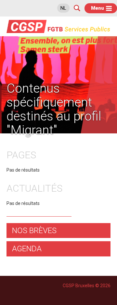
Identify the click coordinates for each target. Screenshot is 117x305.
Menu (97, 8)
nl (63, 8)
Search (77, 8)
